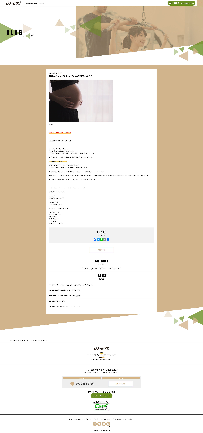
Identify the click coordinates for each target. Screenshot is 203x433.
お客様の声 (95, 419)
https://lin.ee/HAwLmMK (56, 198)
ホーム (12, 340)
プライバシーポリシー (128, 419)
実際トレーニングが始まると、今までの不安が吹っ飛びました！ (71, 285)
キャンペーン (95, 268)
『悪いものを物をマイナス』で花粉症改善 (64, 296)
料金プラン (88, 419)
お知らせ (86, 268)
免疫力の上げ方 (57, 301)
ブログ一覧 (101, 250)
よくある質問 (102, 419)
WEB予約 (119, 419)
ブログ (59, 73)
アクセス (109, 419)
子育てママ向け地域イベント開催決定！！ (64, 290)
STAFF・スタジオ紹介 (79, 419)
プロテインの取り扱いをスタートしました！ (65, 307)
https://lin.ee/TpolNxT (55, 204)
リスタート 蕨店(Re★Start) (101, 396)
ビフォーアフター (107, 268)
